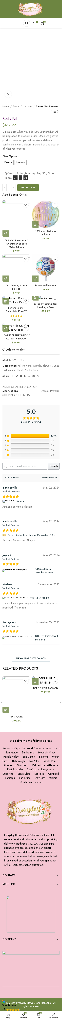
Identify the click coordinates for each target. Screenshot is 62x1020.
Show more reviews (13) (31, 658)
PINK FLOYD (16, 716)
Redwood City (11, 748)
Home (6, 106)
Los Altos (34, 761)
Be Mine (20, 501)
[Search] (26, 23)
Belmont (43, 757)
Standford (22, 765)
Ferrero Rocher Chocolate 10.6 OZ (16, 309)
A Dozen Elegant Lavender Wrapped (44, 570)
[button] (5, 233)
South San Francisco (32, 782)
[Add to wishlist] (26, 205)
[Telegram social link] (33, 376)
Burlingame (28, 752)
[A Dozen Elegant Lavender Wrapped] (18, 570)
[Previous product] (51, 111)
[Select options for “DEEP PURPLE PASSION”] (35, 681)
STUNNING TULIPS (39, 598)
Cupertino (7, 774)
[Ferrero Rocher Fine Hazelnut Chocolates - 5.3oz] (4, 535)
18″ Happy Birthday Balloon (45, 232)
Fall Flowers (24, 366)
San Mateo (12, 752)
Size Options (11, 156)
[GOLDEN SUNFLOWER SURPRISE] (18, 637)
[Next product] (58, 111)
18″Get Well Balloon (46, 285)
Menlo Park (49, 761)
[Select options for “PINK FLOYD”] (5, 710)
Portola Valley (11, 757)
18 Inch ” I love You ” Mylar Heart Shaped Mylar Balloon (16, 244)
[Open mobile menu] (18, 23)
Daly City (40, 778)
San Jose (39, 774)
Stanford (31, 769)
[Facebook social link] (13, 376)
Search (54, 466)
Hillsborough (18, 761)
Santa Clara (24, 774)
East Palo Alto (15, 769)
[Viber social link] (38, 376)
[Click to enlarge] (8, 94)
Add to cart (28, 187)
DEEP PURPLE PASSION (45, 688)
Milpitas (53, 778)
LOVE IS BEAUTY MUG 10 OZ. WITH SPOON (16, 337)
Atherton (8, 765)
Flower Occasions (23, 106)
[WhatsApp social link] (29, 376)
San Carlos (29, 757)
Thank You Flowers (47, 106)
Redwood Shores (31, 748)
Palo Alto (37, 765)
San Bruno (25, 778)
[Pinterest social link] (25, 376)
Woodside (51, 748)
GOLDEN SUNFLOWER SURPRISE (47, 637)
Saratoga (10, 778)
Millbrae (51, 765)
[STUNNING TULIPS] (15, 598)
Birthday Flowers (42, 366)
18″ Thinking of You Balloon (16, 287)
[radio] (8, 162)
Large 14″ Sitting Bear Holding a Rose (45, 305)
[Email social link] (21, 376)
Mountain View (46, 752)
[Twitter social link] (17, 376)
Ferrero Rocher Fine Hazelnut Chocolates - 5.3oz (31, 535)
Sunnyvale (46, 769)
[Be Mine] (8, 501)
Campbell (53, 774)
